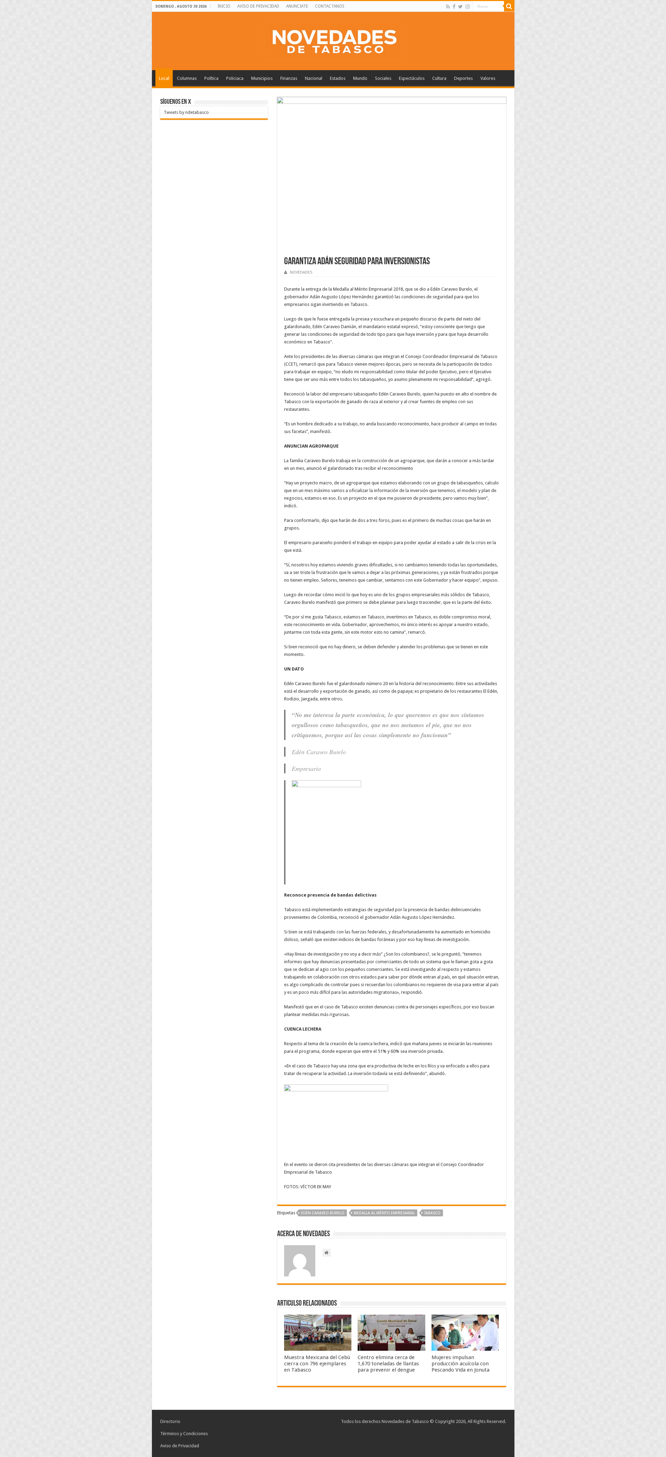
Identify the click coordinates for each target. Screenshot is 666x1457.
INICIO (223, 6)
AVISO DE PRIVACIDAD (258, 6)
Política (211, 78)
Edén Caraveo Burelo (322, 1213)
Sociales (383, 78)
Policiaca (235, 78)
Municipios (262, 78)
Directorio (170, 1421)
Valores (487, 78)
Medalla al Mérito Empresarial (384, 1213)
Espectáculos (412, 78)
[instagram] (467, 6)
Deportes (463, 78)
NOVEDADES (301, 272)
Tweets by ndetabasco (186, 112)
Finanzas (288, 78)
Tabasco (432, 1213)
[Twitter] (460, 6)
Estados (337, 78)
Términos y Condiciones (184, 1433)
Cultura (439, 78)
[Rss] (448, 6)
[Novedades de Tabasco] (333, 39)
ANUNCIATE (297, 6)
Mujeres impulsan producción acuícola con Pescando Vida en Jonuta (460, 1363)
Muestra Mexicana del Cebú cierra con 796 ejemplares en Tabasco (317, 1363)
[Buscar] (509, 6)
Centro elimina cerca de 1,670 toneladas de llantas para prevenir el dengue (388, 1363)
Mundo (360, 78)
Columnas (187, 78)
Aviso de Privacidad (179, 1445)
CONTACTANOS (329, 6)
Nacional (313, 78)
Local (164, 78)
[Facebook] (454, 6)
